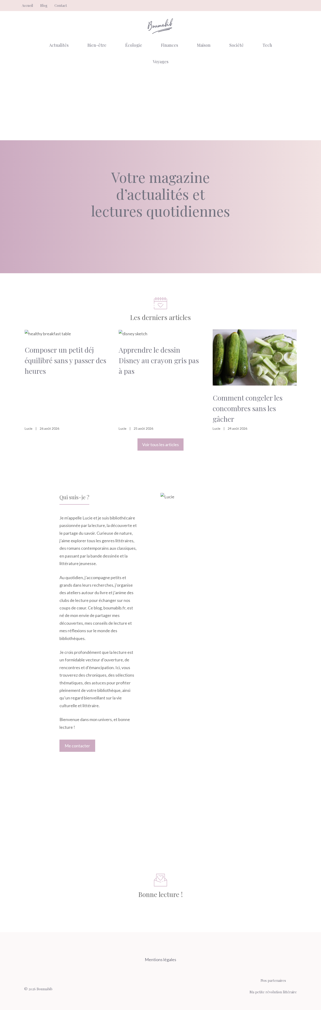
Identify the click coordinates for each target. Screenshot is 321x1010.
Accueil (27, 5)
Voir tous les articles (160, 444)
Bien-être (96, 45)
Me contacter (77, 745)
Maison (204, 45)
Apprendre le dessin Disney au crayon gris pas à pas (159, 360)
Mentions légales (160, 959)
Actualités (59, 45)
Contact (61, 5)
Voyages (160, 61)
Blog (43, 5)
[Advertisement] (160, 105)
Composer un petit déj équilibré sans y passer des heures (65, 360)
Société (236, 45)
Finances (169, 45)
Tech (267, 45)
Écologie (133, 45)
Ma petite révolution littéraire (273, 992)
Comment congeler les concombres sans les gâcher (247, 408)
